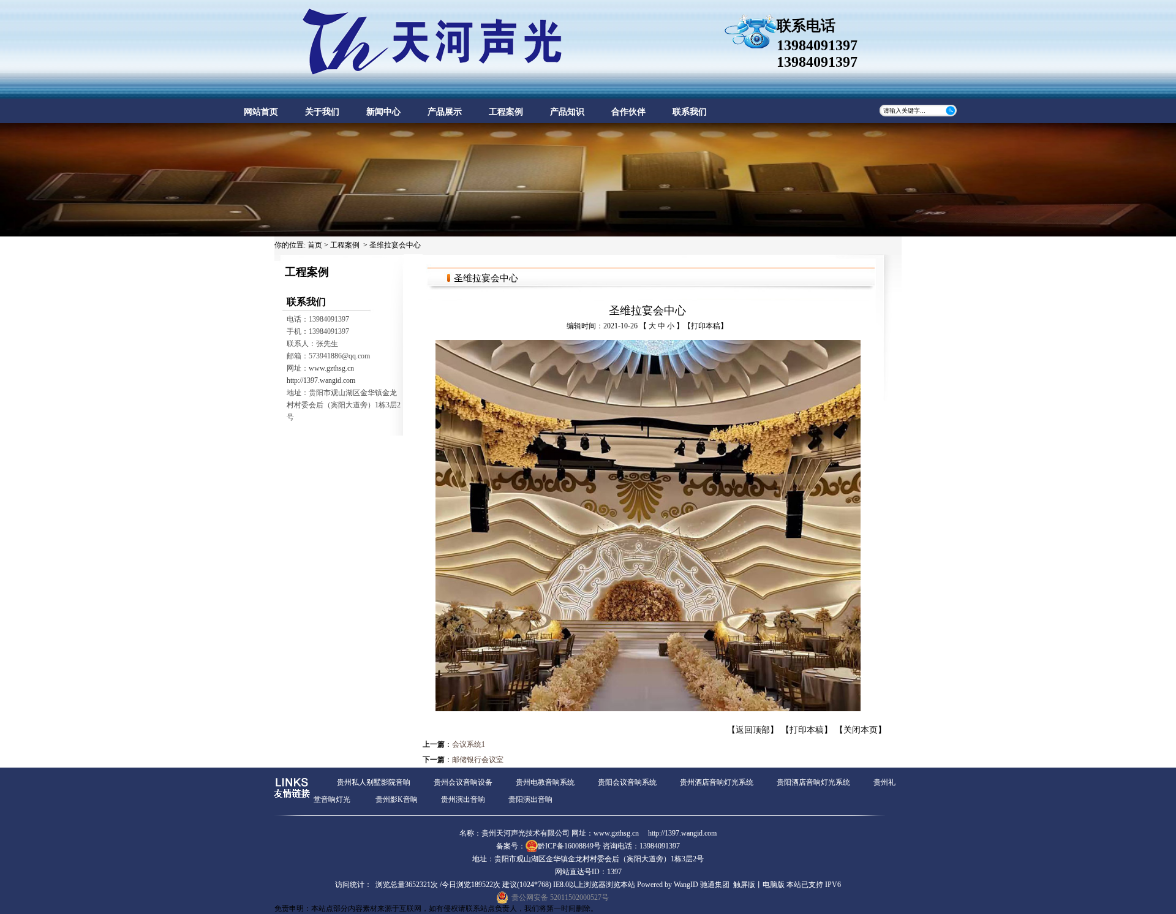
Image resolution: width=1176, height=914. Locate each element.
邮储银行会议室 (477, 759)
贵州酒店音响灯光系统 (716, 782)
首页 (314, 245)
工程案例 (506, 111)
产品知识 (567, 111)
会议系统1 (468, 744)
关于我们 (322, 111)
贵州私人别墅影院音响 (373, 782)
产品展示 (445, 111)
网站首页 (261, 111)
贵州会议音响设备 (463, 782)
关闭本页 (860, 730)
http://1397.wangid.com (321, 380)
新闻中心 (383, 111)
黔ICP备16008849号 (569, 846)
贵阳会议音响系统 (627, 782)
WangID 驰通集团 (701, 884)
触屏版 (744, 884)
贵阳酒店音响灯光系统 (813, 782)
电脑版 (774, 884)
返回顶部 (753, 730)
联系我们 (690, 111)
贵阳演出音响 (530, 799)
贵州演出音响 (463, 799)
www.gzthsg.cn (331, 368)
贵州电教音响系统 (545, 782)
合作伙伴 (628, 111)
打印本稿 (705, 326)
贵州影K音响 (396, 799)
